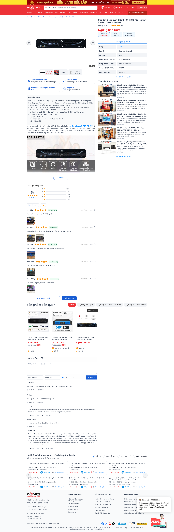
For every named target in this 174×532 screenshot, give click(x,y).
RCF (120, 47)
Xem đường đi (59, 472)
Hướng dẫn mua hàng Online (104, 499)
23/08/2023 (84, 210)
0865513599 (126, 484)
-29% (38, 345)
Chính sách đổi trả (130, 504)
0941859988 (34, 484)
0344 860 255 (31, 509)
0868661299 (34, 469)
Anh (65, 377)
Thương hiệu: (104, 25)
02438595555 (44, 469)
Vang (69, 12)
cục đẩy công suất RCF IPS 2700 (80, 126)
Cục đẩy (63, 12)
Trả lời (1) (31, 402)
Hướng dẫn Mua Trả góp (103, 504)
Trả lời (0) (31, 390)
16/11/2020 (49, 415)
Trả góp (131, 7)
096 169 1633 (38, 516)
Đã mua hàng (52, 210)
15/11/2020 (40, 402)
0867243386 (116, 469)
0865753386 (75, 484)
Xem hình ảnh (33, 472)
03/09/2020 (40, 426)
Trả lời (41, 415)
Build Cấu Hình (100, 510)
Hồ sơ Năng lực (73, 506)
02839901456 (84, 484)
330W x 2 (129, 34)
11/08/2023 (84, 244)
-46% (63, 345)
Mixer (75, 12)
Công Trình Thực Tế (96, 12)
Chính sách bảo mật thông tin (134, 513)
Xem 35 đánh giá (43, 298)
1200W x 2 (116, 34)
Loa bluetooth (83, 12)
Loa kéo (29, 12)
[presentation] (29, 42)
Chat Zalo (45, 472)
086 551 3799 (38, 518)
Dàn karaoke (48, 12)
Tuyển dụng (72, 512)
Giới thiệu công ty (73, 503)
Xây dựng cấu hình (138, 12)
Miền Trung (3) (141, 456)
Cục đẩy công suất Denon (136, 305)
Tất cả (71, 305)
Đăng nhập (119, 7)
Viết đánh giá (69, 298)
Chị (73, 377)
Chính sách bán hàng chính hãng (135, 510)
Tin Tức (120, 12)
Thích (91, 210)
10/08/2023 (84, 261)
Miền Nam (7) (126, 456)
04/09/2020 (49, 448)
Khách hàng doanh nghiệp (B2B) (135, 499)
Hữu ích (32, 415)
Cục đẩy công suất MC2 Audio (109, 305)
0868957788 (75, 469)
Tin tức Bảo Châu (73, 509)
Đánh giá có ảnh (32, 205)
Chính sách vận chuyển (132, 507)
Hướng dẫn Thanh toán (102, 502)
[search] (95, 7)
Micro (56, 12)
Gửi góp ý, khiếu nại (101, 507)
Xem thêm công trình (123, 156)
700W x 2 (104, 34)
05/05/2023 (40, 390)
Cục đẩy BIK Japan (86, 305)
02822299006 (116, 484)
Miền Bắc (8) (110, 456)
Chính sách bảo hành (131, 502)
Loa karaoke (38, 12)
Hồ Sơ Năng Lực (110, 12)
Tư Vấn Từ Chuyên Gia (102, 513)
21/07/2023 (84, 279)
